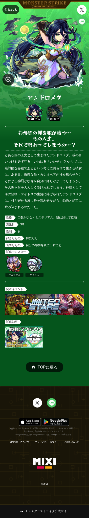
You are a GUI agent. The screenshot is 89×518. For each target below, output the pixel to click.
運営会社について (20, 442)
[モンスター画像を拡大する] (8, 80)
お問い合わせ (71, 442)
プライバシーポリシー (47, 442)
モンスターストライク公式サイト (47, 511)
